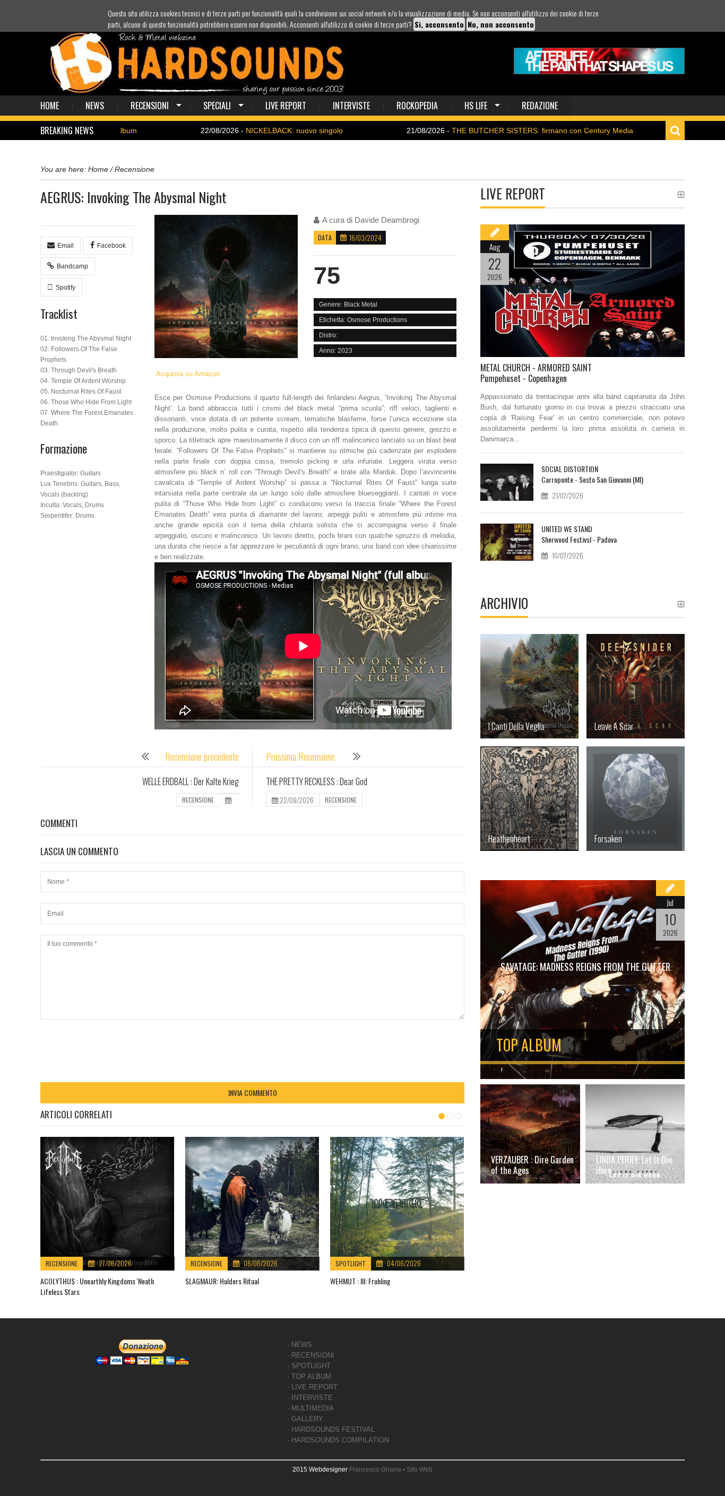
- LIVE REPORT (312, 1387)
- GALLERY (305, 1419)
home (49, 105)
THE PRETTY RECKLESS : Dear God (316, 781)
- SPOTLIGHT (309, 1366)
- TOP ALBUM (309, 1376)
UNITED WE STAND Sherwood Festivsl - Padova (579, 534)
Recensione (61, 1263)
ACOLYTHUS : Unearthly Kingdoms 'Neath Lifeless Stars (97, 1286)
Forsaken (608, 838)
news (94, 105)
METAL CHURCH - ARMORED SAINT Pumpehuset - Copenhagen (536, 373)
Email (65, 245)
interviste (351, 105)
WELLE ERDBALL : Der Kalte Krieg (190, 781)
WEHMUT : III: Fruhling (360, 1280)
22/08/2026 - (217, 130)
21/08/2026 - (465, 130)
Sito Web (420, 1469)
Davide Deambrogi (387, 219)
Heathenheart (509, 838)
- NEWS (299, 1345)
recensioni (150, 105)
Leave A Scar (614, 726)
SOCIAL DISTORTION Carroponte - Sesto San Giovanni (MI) (592, 474)
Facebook (111, 245)
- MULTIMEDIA (310, 1408)
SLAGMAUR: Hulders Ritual (222, 1280)
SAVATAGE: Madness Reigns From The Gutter (585, 966)
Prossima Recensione (301, 756)
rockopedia (417, 105)
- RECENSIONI (310, 1355)
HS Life (475, 105)
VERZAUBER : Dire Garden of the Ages (532, 1165)
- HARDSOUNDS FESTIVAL (331, 1429)
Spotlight (350, 1263)
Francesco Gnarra (375, 1469)
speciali (217, 105)
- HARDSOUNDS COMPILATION (338, 1440)
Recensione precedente (202, 756)
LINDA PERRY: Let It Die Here (634, 1165)
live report (285, 105)
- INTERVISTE (310, 1398)
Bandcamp (72, 266)
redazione (540, 105)
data (325, 237)
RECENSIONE (198, 799)
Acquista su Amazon (187, 374)
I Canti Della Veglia (516, 726)
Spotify (65, 287)
